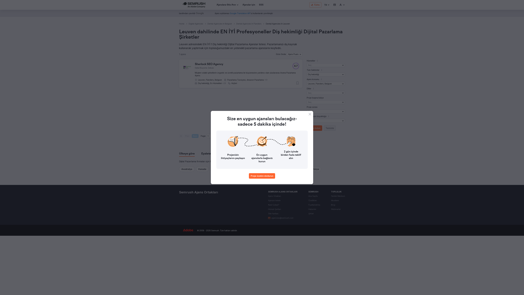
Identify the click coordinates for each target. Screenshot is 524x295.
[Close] (310, 114)
